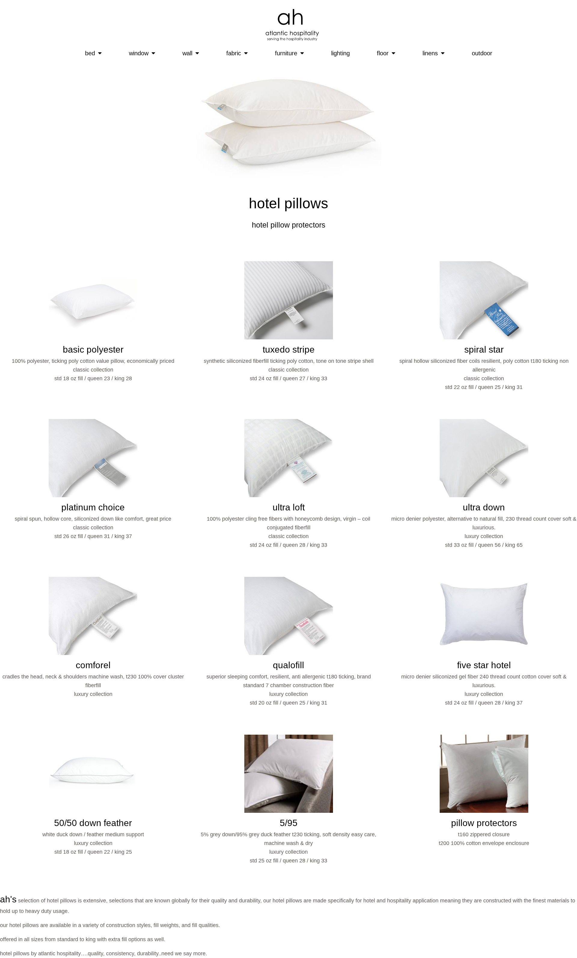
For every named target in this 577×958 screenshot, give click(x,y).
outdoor (482, 53)
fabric (233, 53)
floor (383, 53)
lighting (340, 53)
